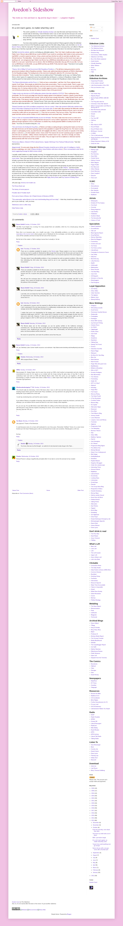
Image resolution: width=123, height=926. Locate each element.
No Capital (94, 404)
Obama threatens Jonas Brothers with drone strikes (47, 149)
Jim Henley (94, 288)
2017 (93, 810)
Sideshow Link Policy (97, 56)
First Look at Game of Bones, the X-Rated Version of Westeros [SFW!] (32, 196)
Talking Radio (95, 738)
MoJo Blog (94, 510)
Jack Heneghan (95, 441)
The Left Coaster (96, 553)
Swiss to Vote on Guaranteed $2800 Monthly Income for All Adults (31, 117)
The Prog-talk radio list (97, 101)
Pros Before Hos (95, 448)
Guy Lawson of (70, 177)
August (95, 855)
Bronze (54, 251)
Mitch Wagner (95, 162)
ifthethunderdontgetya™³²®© (25, 387)
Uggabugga (94, 329)
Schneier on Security (97, 278)
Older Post (81, 490)
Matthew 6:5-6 (95, 695)
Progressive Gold (96, 426)
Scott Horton (94, 310)
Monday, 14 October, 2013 (30, 421)
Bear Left (93, 546)
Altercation (94, 504)
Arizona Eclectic (95, 469)
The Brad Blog (95, 271)
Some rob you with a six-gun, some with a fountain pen (101, 848)
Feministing (94, 379)
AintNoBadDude (95, 456)
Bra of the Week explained (98, 59)
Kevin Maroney (95, 171)
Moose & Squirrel (96, 583)
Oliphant (93, 666)
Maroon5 (93, 760)
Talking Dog (94, 342)
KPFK (92, 732)
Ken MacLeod (95, 167)
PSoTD (93, 439)
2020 (93, 803)
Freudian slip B (25, 192)
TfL (92, 122)
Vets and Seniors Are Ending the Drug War (24, 127)
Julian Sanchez (95, 293)
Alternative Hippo (96, 407)
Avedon (23, 443)
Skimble (93, 642)
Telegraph (94, 687)
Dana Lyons (94, 753)
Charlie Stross (95, 158)
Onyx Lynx (94, 177)
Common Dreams (96, 572)
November (96, 825)
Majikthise (94, 471)
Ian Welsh (94, 327)
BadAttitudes (94, 366)
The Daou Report (96, 606)
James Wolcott (95, 525)
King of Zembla (95, 627)
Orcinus (93, 346)
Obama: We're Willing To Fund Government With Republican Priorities (32, 69)
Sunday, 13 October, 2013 (32, 224)
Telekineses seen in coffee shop (21, 204)
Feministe (94, 422)
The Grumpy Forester (97, 638)
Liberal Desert (95, 473)
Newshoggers (95, 280)
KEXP (92, 715)
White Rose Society (96, 591)
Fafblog (93, 540)
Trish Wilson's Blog (96, 413)
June (94, 860)
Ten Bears (19, 421)
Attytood (93, 385)
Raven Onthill (20, 224)
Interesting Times (96, 467)
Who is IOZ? (94, 370)
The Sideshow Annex (97, 48)
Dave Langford (95, 173)
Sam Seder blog (95, 93)
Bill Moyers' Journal (96, 131)
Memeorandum (95, 608)
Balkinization (94, 267)
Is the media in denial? (97, 83)
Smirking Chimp (95, 576)
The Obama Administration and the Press (24, 82)
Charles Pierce (95, 325)
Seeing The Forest (96, 344)
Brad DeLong (95, 258)
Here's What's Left (96, 557)
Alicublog (93, 387)
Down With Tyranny (96, 320)
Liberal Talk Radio (96, 736)
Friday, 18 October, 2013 (37, 267)
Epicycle (93, 175)
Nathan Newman (96, 649)
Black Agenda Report (97, 233)
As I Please (94, 443)
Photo (92, 67)
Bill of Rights (94, 700)
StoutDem (94, 458)
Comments (95, 30)
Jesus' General (95, 538)
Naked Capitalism (96, 226)
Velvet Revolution (96, 593)
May (94, 862)
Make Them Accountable (98, 585)
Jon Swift (93, 647)
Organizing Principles (97, 81)
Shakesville (94, 314)
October (95, 827)
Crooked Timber (95, 400)
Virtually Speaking (96, 63)
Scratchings (94, 482)
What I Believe (95, 65)
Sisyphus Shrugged (96, 463)
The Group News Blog (97, 486)
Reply (18, 241)
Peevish (93, 484)
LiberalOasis (94, 250)
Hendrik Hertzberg (96, 491)
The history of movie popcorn (20, 189)
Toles (92, 668)
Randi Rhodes (95, 730)
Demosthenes (95, 186)
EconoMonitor (95, 228)
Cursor (93, 595)
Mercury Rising (95, 394)
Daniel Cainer (95, 751)
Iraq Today (94, 254)
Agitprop (93, 424)
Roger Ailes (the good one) (98, 363)
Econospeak (94, 188)
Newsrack (94, 409)
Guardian (93, 685)
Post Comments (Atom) (26, 493)
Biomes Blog (94, 402)
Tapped (93, 508)
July (94, 857)
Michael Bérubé (95, 450)
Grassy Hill (94, 721)
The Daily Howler (96, 567)
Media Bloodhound (96, 640)
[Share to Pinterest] (38, 214)
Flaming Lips (94, 755)
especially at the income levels (25, 234)
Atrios (92, 184)
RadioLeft (94, 725)
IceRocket (94, 612)
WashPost (94, 681)
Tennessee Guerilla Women (99, 312)
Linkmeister (94, 480)
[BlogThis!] (33, 214)
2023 (93, 795)
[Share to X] (35, 214)
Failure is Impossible (97, 587)
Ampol (93, 589)
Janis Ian (93, 766)
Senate (93, 114)
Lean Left (93, 548)
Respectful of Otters (96, 488)
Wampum (93, 353)
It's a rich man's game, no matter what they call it (100, 840)
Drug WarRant (95, 235)
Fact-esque (94, 391)
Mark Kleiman (95, 359)
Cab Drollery (94, 211)
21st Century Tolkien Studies (99, 54)
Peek (92, 610)
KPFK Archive (95, 734)
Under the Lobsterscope (98, 465)
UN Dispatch (94, 276)
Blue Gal (93, 357)
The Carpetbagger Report (98, 644)
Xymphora (94, 338)
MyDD (93, 263)
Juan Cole (94, 274)
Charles (23, 357)
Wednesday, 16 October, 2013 (34, 357)
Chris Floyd (94, 516)
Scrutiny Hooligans (96, 372)
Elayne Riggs (95, 351)
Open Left (94, 655)
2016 (93, 813)
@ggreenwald (16, 147)
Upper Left (94, 555)
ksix (22, 248)
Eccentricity (94, 475)
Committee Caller (96, 111)
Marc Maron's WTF (96, 124)
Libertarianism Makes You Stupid (100, 708)
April (94, 865)
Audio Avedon (95, 61)
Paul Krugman (95, 282)
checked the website (23, 52)
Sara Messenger (95, 744)
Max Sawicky (94, 190)
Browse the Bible (96, 693)
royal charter (15, 158)
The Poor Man (95, 533)
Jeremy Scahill (95, 415)
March (95, 867)
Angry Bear (94, 389)
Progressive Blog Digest (98, 445)
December (96, 822)
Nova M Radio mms (96, 129)
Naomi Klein (94, 523)
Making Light (94, 149)
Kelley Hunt (94, 757)
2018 (93, 808)
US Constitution (95, 698)
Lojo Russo (94, 768)
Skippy (93, 336)
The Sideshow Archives (97, 46)
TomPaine (94, 578)
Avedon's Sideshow (33, 9)
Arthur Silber (94, 291)
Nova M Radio (95, 126)
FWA (92, 72)
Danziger (93, 670)
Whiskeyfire (94, 201)
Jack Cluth (94, 333)
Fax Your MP (94, 118)
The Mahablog (95, 428)
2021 (93, 800)
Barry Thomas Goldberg (98, 770)
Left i (92, 550)
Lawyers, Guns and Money (98, 420)
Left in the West (95, 559)
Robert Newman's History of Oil (100, 141)
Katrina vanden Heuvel (97, 495)
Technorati (94, 617)
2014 (93, 818)
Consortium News (96, 565)
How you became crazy (97, 87)
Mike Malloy (94, 727)
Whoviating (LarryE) (96, 307)
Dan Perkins (94, 506)
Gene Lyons (94, 527)
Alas (92, 432)
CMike (18, 369)
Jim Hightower (95, 514)
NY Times (94, 683)
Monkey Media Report (97, 636)
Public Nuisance (95, 653)
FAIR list (93, 120)
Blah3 (92, 631)
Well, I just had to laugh (99, 837)
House (93, 116)
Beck (92, 747)
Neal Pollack (94, 536)
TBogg (93, 625)
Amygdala (94, 151)
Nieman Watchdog (96, 237)
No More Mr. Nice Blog (97, 355)
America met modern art (28, 182)
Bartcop (93, 598)
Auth (92, 672)
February (96, 870)
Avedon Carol (95, 38)
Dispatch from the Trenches (99, 657)
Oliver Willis (94, 435)
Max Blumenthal (95, 374)
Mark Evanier (95, 361)
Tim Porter (94, 246)
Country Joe (94, 749)
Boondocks (94, 664)
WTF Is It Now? (95, 383)
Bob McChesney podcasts (98, 109)
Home (48, 490)
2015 (93, 815)
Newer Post (15, 490)
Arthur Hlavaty (95, 169)
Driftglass (93, 305)
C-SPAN (93, 133)
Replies (20, 245)
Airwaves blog (95, 52)
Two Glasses (94, 376)
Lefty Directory (95, 261)
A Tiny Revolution (96, 398)
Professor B (94, 634)
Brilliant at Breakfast (96, 368)
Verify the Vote (95, 143)
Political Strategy (95, 600)
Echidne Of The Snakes (98, 203)
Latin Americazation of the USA (100, 85)
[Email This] (31, 214)
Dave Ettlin (94, 156)
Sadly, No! (94, 381)
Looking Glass (95, 478)
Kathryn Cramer (95, 160)
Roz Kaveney (95, 154)
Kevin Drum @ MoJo (97, 497)
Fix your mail (94, 704)
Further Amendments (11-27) (99, 702)
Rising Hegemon (95, 209)
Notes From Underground (98, 452)
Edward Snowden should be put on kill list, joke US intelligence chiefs (59, 147)
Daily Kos (93, 256)
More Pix (93, 69)
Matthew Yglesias (96, 437)
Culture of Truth (95, 220)
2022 (93, 798)
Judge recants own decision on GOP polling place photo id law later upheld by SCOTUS (38, 93)
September (96, 852)
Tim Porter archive (96, 248)
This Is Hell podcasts (97, 135)
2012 (93, 875)
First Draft (94, 205)
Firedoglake (94, 316)
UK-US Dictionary (96, 706)
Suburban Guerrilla (96, 348)
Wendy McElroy (95, 299)
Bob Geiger (94, 454)
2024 (93, 793)
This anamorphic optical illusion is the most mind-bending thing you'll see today (35, 199)
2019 (93, 805)
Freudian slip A (16, 192)
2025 (93, 790)
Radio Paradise (95, 717)
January (95, 872)
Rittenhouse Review (96, 651)
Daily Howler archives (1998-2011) (101, 570)
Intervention (94, 580)
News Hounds (95, 269)
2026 (93, 788)
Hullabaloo (94, 213)
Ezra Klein (94, 411)
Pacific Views (94, 331)
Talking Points (95, 501)
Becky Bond (54, 177)
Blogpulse (94, 615)
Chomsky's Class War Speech (99, 103)
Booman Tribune (95, 430)
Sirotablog (94, 512)
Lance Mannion (95, 417)
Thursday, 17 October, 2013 (32, 248)
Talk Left (93, 230)
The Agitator (94, 295)
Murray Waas (95, 493)
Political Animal (95, 499)
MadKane (94, 194)
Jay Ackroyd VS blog (97, 323)
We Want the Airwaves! (97, 50)
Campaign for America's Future (100, 252)
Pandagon (94, 318)
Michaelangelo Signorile (98, 521)
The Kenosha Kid (96, 218)
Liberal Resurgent (96, 723)
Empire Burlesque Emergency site (100, 519)
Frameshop (94, 241)
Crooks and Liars (96, 243)
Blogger (69, 914)
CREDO (65, 167)
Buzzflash (94, 574)
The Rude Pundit (96, 396)
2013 (93, 820)
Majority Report (95, 95)
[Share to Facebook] (36, 214)
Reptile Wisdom (95, 460)
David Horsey (95, 674)
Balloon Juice (95, 297)
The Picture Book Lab (18, 186)
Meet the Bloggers (96, 239)
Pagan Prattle (95, 164)
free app (74, 169)
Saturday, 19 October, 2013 (32, 303)
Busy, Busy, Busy (96, 629)
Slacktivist (94, 340)
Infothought (94, 265)
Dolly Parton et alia (17, 208)
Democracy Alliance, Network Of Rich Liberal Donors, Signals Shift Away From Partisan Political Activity (42, 142)
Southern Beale (95, 216)
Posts (93, 27)
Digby (48, 177)
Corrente (93, 207)
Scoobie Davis (95, 192)
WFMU (93, 719)
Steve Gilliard (95, 623)
